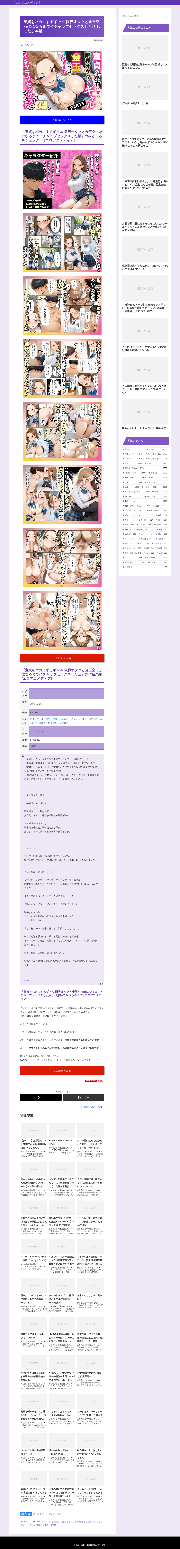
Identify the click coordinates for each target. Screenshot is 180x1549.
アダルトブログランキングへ (47, 1514)
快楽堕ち (52, 723)
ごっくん (75, 719)
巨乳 (48, 719)
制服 (32, 719)
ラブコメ (63, 723)
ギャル (40, 719)
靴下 (84, 719)
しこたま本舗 (37, 731)
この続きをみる (62, 657)
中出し (56, 719)
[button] (83, 1097)
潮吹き (42, 723)
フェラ (65, 719)
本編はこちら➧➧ (62, 119)
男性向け (93, 719)
